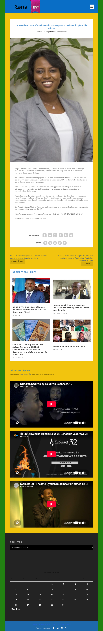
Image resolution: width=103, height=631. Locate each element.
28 (40, 605)
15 (52, 594)
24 (75, 600)
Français (52, 32)
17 (75, 594)
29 (52, 605)
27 (28, 605)
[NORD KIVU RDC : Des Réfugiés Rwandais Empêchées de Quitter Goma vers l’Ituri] (31, 290)
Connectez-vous (43, 628)
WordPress (68, 624)
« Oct (12, 609)
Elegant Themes (46, 624)
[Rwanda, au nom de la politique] (72, 331)
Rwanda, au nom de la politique (69, 346)
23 (63, 600)
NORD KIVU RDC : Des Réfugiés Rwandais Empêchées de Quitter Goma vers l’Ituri (29, 309)
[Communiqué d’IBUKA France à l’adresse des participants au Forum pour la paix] (72, 289)
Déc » (18, 609)
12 (16, 594)
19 (16, 600)
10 (75, 589)
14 (40, 594)
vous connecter (25, 374)
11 (87, 589)
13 (28, 594)
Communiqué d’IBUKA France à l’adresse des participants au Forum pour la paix (71, 307)
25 (87, 600)
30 (63, 605)
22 (52, 600)
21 (40, 600)
